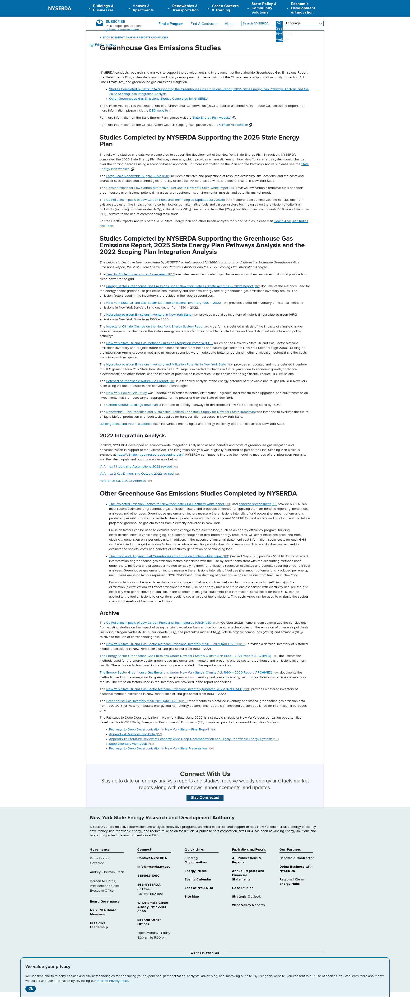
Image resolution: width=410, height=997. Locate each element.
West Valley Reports (248, 905)
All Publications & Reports (246, 860)
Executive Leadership (99, 925)
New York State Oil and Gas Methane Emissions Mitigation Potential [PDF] (159, 343)
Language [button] (293, 23)
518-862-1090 (148, 875)
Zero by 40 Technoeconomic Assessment (140, 274)
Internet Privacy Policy (113, 981)
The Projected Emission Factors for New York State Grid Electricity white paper (170, 504)
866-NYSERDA (149, 884)
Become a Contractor (297, 858)
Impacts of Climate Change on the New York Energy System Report (159, 326)
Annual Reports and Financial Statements (248, 875)
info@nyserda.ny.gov (154, 866)
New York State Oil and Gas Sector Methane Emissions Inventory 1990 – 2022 (167, 302)
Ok (30, 988)
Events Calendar (198, 879)
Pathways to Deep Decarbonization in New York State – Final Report (162, 729)
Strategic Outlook (246, 896)
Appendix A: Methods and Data (135, 734)
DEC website (159, 110)
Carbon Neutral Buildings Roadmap (132, 405)
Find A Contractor (204, 24)
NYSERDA (59, 8)
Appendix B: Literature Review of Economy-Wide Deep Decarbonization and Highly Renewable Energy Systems (194, 739)
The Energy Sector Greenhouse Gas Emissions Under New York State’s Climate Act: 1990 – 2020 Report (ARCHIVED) (189, 672)
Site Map (192, 896)
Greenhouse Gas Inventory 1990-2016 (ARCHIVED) (147, 701)
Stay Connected (205, 798)
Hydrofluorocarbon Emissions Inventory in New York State (152, 314)
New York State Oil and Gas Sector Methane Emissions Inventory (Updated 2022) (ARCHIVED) (178, 689)
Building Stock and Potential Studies (126, 424)
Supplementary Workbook (131, 743)
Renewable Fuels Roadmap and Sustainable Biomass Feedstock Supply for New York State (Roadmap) (181, 412)
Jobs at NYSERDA (199, 888)
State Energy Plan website (212, 117)
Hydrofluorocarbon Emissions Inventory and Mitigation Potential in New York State (169, 364)
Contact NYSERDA (152, 858)
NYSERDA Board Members (103, 912)
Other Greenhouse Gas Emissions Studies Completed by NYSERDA (158, 98)
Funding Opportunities (196, 860)
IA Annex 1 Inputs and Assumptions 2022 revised (139, 466)
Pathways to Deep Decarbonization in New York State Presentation (161, 748)
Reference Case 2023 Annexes (126, 480)
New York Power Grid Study (126, 393)
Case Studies (242, 888)
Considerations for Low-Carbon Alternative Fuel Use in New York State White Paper (170, 188)
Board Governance (105, 901)
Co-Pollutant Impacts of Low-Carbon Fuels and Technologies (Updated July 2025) (169, 199)
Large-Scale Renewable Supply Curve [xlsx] (137, 176)
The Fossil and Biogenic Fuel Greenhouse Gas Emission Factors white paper (169, 556)
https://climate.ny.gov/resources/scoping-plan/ (150, 454)
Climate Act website (234, 124)
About (229, 24)
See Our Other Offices (149, 922)
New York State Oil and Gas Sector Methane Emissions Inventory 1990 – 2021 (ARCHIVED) (176, 644)
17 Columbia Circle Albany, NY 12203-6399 (152, 907)
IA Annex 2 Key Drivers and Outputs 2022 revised (140, 473)
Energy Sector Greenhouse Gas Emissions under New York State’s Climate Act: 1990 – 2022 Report (183, 286)
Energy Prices (196, 871)
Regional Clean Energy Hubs (292, 881)
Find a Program (170, 24)
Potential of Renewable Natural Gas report (140, 381)
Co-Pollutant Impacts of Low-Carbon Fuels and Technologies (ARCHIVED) (162, 622)
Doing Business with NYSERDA (296, 869)
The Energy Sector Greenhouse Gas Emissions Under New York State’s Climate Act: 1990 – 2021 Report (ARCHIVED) (189, 656)
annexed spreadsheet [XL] (258, 504)
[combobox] (259, 23)
